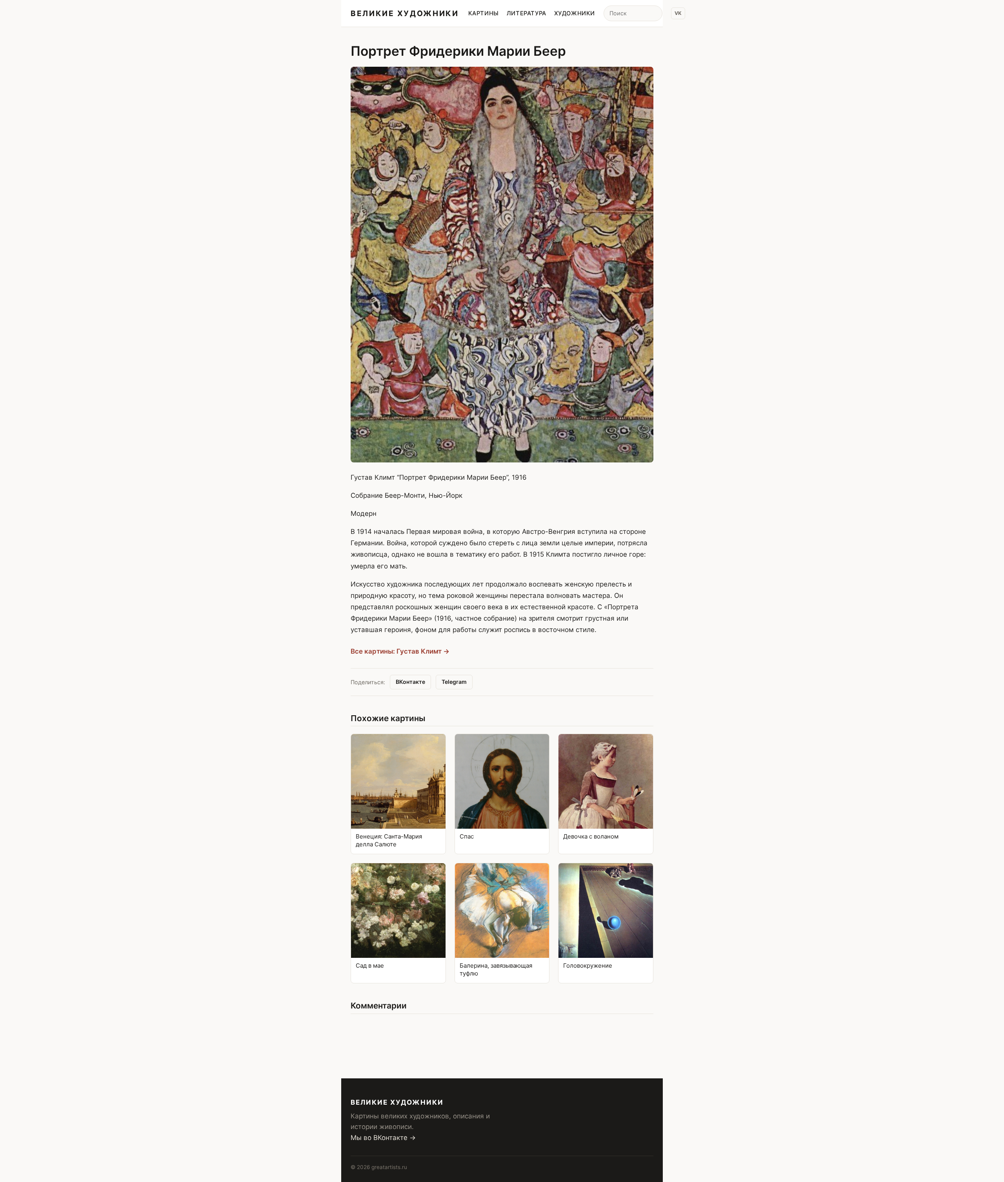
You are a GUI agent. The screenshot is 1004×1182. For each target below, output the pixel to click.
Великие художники (405, 13)
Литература (526, 13)
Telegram (454, 681)
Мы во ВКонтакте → (383, 1138)
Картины (483, 13)
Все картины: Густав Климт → (400, 651)
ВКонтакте (410, 681)
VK (678, 13)
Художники (574, 13)
